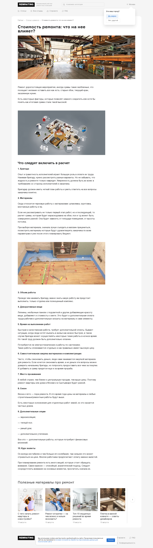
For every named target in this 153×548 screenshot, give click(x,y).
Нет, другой (113, 20)
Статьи (23, 11)
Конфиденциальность (127, 543)
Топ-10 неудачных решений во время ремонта (82, 516)
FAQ (66, 11)
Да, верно (112, 16)
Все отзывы (38, 11)
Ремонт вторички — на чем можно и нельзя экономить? (56, 516)
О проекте (54, 11)
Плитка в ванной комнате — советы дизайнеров (109, 516)
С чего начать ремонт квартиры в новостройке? (28, 516)
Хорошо (111, 540)
